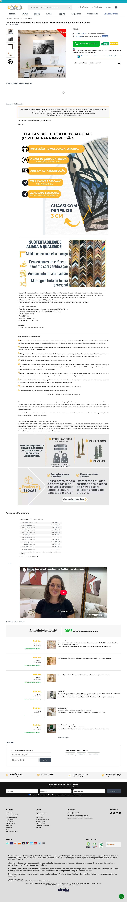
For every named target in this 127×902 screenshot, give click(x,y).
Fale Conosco (9, 821)
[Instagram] (114, 814)
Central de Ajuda (10, 823)
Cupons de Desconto (41, 813)
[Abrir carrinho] (117, 7)
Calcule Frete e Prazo (80, 63)
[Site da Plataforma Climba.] (63, 889)
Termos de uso (42, 794)
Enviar (45, 760)
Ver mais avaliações (63, 737)
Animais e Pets (28, 18)
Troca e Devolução (41, 823)
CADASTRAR (114, 791)
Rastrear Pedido (40, 821)
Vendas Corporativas (11, 831)
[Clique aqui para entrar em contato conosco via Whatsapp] (121, 896)
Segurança (9, 827)
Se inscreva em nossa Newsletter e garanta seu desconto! (63, 787)
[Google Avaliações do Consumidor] (113, 844)
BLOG (7, 829)
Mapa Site (9, 825)
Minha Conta (39, 817)
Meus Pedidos (40, 815)
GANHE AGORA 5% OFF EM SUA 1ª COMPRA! (63, 784)
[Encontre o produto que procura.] (69, 7)
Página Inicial (9, 18)
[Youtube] (117, 814)
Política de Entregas (11, 817)
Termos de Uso (10, 819)
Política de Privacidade (12, 815)
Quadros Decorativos (19, 18)
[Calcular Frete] (119, 63)
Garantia (38, 827)
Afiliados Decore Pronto (42, 819)
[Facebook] (111, 814)
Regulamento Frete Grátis (43, 825)
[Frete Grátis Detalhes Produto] (114, 43)
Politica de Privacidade (52, 794)
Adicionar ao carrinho (88, 44)
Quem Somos (9, 813)
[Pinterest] (120, 814)
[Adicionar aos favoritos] (19, 30)
